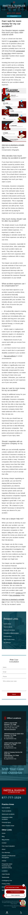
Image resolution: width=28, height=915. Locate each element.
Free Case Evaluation (8, 846)
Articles (4, 861)
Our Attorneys (7, 642)
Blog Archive (5, 839)
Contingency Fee (7, 880)
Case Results (6, 874)
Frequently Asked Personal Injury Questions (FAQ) (7, 865)
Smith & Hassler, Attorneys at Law (13, 583)
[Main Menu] (14, 2)
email (7, 913)
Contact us (19, 593)
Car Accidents (7, 623)
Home (3, 833)
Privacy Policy (6, 883)
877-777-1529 (14, 13)
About (3, 849)
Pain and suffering (10, 356)
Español (14, 16)
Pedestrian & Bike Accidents (11, 633)
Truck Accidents (8, 627)
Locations (5, 871)
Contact (4, 843)
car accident (13, 41)
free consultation (14, 595)
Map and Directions (10, 729)
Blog (3, 836)
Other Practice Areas (9, 639)
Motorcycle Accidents (9, 630)
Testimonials (5, 877)
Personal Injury (8, 636)
